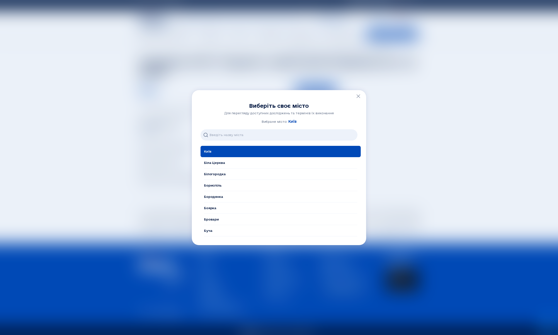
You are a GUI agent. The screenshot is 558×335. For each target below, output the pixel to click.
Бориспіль (213, 185)
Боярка (210, 208)
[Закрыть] (358, 96)
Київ (207, 151)
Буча (208, 230)
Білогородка (215, 174)
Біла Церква (214, 163)
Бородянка (213, 197)
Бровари (211, 219)
